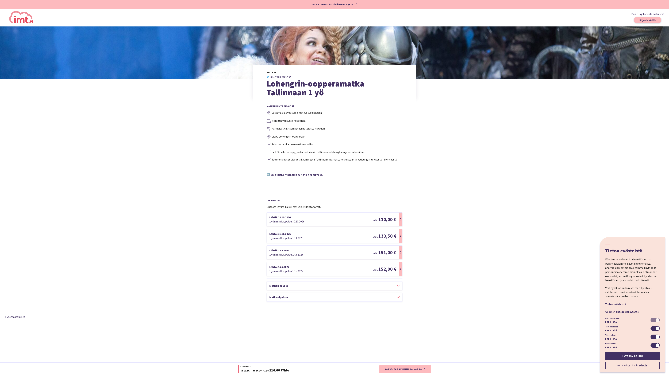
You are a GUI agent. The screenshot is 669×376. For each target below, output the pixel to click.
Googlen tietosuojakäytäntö (622, 311)
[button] (334, 219)
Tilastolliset (610, 335)
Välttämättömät (612, 318)
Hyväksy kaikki (632, 356)
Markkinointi (610, 343)
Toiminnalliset (611, 327)
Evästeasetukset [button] (15, 317)
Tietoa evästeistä (615, 304)
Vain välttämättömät (632, 365)
